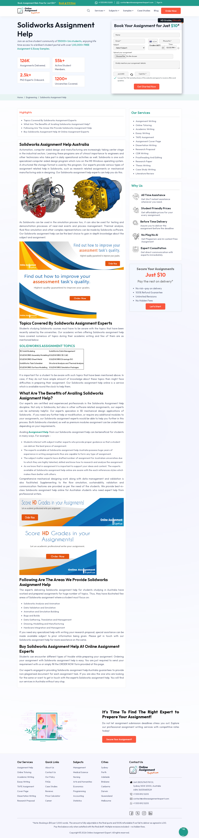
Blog (156, 10)
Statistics (77, 800)
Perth (103, 772)
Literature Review (145, 173)
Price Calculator (52, 796)
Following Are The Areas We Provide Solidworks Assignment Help (58, 127)
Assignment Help (39, 432)
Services (99, 10)
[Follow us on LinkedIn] (150, 813)
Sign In (159, 2)
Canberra (105, 786)
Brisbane (105, 781)
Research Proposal (145, 149)
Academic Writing (145, 129)
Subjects (113, 10)
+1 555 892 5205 (105, 2)
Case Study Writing (146, 169)
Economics (78, 786)
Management (79, 767)
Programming (79, 791)
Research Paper (144, 161)
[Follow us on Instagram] (144, 813)
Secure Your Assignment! (119, 739)
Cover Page (22, 791)
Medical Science (80, 772)
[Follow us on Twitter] (138, 813)
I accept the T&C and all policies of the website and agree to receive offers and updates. (147, 78)
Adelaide (105, 777)
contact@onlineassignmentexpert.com (136, 2)
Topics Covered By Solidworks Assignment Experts (50, 120)
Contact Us (50, 772)
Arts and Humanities (82, 781)
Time (170, 44)
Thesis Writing (143, 165)
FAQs (47, 781)
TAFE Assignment (145, 137)
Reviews (49, 791)
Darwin (104, 791)
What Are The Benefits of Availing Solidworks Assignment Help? (57, 124)
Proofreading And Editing (149, 157)
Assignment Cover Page (148, 141)
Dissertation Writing (146, 145)
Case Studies (143, 10)
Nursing (76, 777)
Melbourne (106, 800)
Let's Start (155, 306)
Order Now (171, 10)
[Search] (88, 10)
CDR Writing (142, 153)
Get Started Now (146, 86)
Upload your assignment (122, 52)
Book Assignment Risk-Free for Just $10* (47, 3)
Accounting (78, 796)
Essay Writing (143, 133)
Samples (127, 10)
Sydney (104, 767)
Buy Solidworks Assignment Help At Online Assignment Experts (56, 131)
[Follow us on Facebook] (131, 813)
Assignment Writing (146, 121)
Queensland (106, 796)
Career (48, 800)
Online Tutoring (144, 125)
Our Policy (50, 777)
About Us (49, 767)
